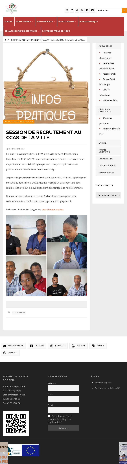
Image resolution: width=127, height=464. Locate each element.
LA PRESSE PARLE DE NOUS (56, 31)
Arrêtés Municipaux (104, 151)
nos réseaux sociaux (53, 209)
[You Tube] (77, 10)
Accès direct (105, 46)
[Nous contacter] (92, 10)
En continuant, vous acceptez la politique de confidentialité (59, 419)
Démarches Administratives (21, 31)
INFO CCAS (16, 40)
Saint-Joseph (23, 22)
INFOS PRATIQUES (106, 172)
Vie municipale (45, 22)
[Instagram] (82, 10)
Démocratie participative (105, 110)
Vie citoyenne (66, 22)
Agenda (102, 143)
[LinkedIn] (72, 10)
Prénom (52, 383)
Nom (50, 394)
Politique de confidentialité (107, 388)
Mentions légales (103, 382)
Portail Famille (109, 73)
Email (50, 405)
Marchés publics (107, 165)
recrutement (19, 313)
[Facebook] (87, 10)
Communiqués (105, 158)
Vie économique (88, 22)
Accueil (8, 22)
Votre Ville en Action (30, 40)
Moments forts (110, 100)
